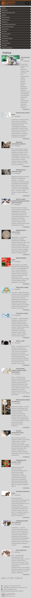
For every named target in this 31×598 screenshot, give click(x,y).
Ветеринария (26, 60)
